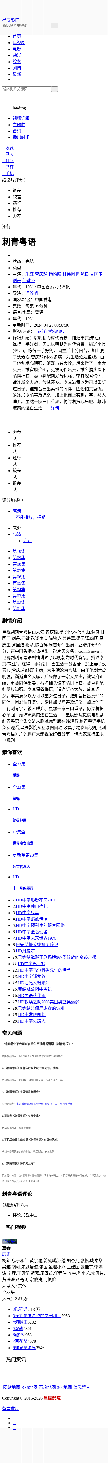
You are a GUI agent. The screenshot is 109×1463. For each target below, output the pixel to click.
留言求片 (10, 1408)
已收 (8, 154)
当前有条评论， (52, 331)
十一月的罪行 (23, 888)
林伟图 (68, 274)
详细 (21, 118)
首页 (17, 36)
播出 (21, 137)
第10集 (19, 551)
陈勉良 (82, 274)
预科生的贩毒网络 (40, 925)
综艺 (17, 61)
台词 (17, 131)
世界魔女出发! (23, 843)
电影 (17, 49)
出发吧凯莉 (32, 1014)
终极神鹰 (19, 820)
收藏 (8, 148)
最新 (17, 74)
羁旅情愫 (32, 919)
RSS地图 (29, 1387)
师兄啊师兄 (24, 1347)
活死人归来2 (33, 983)
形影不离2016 (36, 900)
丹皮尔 (25, 951)
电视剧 (19, 42)
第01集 (19, 608)
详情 (55, 408)
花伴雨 (32, 995)
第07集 (19, 570)
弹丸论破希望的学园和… (37, 1316)
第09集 (19, 557)
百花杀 (20, 1341)
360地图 (64, 1387)
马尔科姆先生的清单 (44, 970)
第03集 (19, 596)
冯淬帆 (31, 293)
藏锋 (16, 799)
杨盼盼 (55, 274)
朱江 (29, 274)
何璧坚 (28, 280)
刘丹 (17, 280)
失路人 (32, 1021)
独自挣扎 (32, 906)
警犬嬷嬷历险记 (37, 944)
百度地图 (47, 1387)
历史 (6, 1254)
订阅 (8, 161)
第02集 (19, 602)
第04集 (19, 589)
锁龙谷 (32, 976)
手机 (8, 173)
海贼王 (20, 1322)
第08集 (19, 564)
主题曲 (19, 124)
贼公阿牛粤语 (35, 989)
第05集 (19, 583)
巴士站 (31, 963)
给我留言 (81, 1387)
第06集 (19, 577)
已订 (8, 167)
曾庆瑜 (41, 274)
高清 (17, 511)
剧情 (17, 68)
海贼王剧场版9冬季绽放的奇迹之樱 (57, 957)
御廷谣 (20, 1309)
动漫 (17, 55)
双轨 (18, 1328)
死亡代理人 (21, 867)
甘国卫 (96, 274)
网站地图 (11, 1387)
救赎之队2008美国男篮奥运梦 (48, 1002)
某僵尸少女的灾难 (41, 1008)
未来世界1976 (36, 938)
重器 (16, 775)
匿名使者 (32, 932)
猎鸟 (27, 912)
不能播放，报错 (29, 517)
